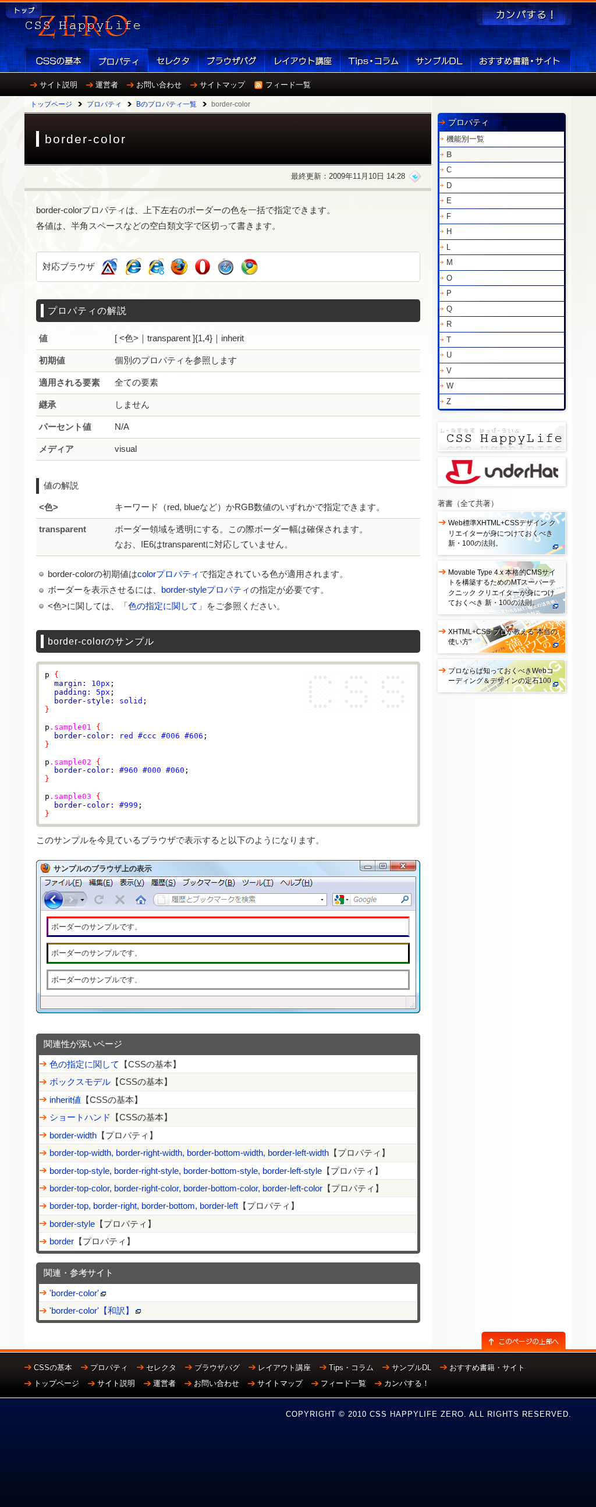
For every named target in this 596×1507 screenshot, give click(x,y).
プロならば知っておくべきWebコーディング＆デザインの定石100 (501, 676)
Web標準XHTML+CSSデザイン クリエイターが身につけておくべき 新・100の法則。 (502, 533)
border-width (73, 1135)
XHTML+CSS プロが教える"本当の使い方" (503, 637)
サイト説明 (58, 84)
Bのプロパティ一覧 (166, 104)
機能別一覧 (465, 139)
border (61, 1241)
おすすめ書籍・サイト (487, 1367)
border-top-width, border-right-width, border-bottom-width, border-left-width (189, 1153)
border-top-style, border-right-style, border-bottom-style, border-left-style (185, 1171)
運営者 (106, 84)
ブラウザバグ (217, 1367)
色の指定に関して (163, 606)
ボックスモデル (80, 1082)
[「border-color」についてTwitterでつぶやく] (415, 176)
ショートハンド (80, 1117)
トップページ (51, 104)
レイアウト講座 (284, 1367)
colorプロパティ (168, 574)
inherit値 (65, 1100)
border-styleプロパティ (205, 590)
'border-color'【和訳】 (91, 1310)
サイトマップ (222, 84)
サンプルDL (411, 1367)
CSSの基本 (53, 1367)
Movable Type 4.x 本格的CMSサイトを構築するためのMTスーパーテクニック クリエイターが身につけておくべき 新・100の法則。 (502, 587)
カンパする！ (407, 1383)
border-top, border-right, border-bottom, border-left (143, 1206)
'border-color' (74, 1293)
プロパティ (104, 104)
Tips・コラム (351, 1367)
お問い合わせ (159, 84)
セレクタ (161, 1367)
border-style (72, 1224)
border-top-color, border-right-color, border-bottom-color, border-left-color (185, 1188)
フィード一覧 (288, 84)
